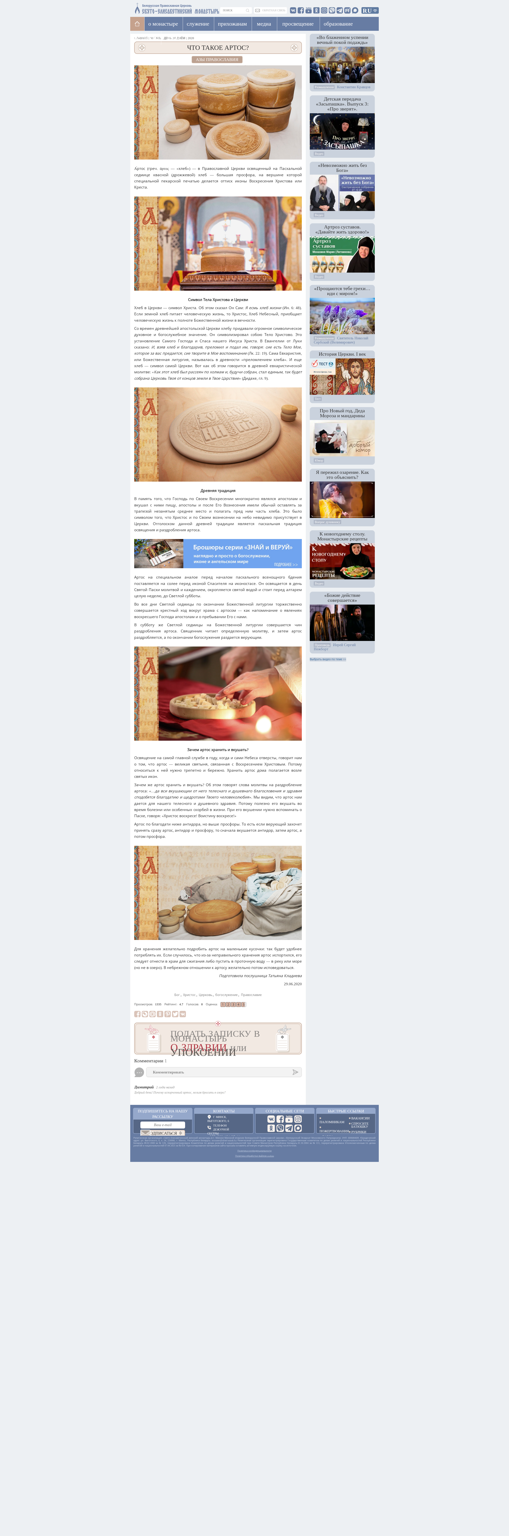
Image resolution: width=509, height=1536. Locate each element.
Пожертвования (331, 1131)
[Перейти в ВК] (271, 1119)
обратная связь (273, 10)
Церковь (205, 995)
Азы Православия (217, 59)
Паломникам (331, 1122)
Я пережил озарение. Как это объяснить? (342, 474)
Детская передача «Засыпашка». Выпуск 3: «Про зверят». (342, 103)
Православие (251, 995)
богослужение (226, 995)
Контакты (224, 1111)
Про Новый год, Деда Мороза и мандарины (342, 413)
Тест (318, 399)
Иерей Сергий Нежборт (335, 647)
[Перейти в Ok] (271, 1128)
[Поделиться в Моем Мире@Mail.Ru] (152, 1014)
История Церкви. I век (342, 353)
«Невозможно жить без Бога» (342, 168)
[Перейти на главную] (153, 7)
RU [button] (367, 11)
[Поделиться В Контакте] (183, 1014)
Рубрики (358, 1131)
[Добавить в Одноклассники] (160, 1014)
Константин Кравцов (353, 87)
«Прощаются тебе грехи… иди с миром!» (342, 291)
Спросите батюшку (360, 1125)
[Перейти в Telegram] (289, 1128)
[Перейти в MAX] (298, 1128)
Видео (319, 153)
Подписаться (162, 1133)
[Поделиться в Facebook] (137, 1014)
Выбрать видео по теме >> (328, 659)
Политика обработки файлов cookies (254, 1156)
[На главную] (137, 23)
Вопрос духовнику (327, 522)
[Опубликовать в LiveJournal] (145, 1014)
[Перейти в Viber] (280, 1128)
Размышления (324, 87)
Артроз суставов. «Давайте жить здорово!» (342, 229)
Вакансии (360, 1118)
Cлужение (198, 24)
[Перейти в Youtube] (289, 1119)
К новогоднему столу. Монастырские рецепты (342, 536)
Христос (189, 995)
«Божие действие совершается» (342, 597)
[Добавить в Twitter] (175, 1014)
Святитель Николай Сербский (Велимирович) (341, 340)
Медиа (264, 24)
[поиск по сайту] (248, 10)
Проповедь (322, 645)
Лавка (173, 38)
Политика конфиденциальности (254, 1151)
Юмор (319, 460)
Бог (177, 995)
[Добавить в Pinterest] (167, 1014)
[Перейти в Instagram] (298, 1119)
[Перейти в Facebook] (280, 1119)
